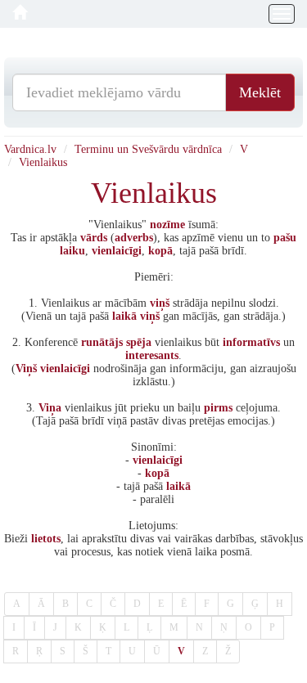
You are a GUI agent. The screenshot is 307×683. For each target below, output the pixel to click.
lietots (46, 538)
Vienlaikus (43, 162)
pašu (284, 237)
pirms (218, 408)
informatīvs (251, 342)
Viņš (26, 368)
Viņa (49, 408)
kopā (160, 251)
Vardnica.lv (30, 149)
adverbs (134, 237)
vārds (93, 237)
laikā (124, 316)
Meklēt (260, 92)
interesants (151, 355)
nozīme (167, 224)
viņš (159, 303)
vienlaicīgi (117, 251)
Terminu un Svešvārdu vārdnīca (148, 149)
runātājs (102, 342)
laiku (72, 251)
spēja (138, 342)
